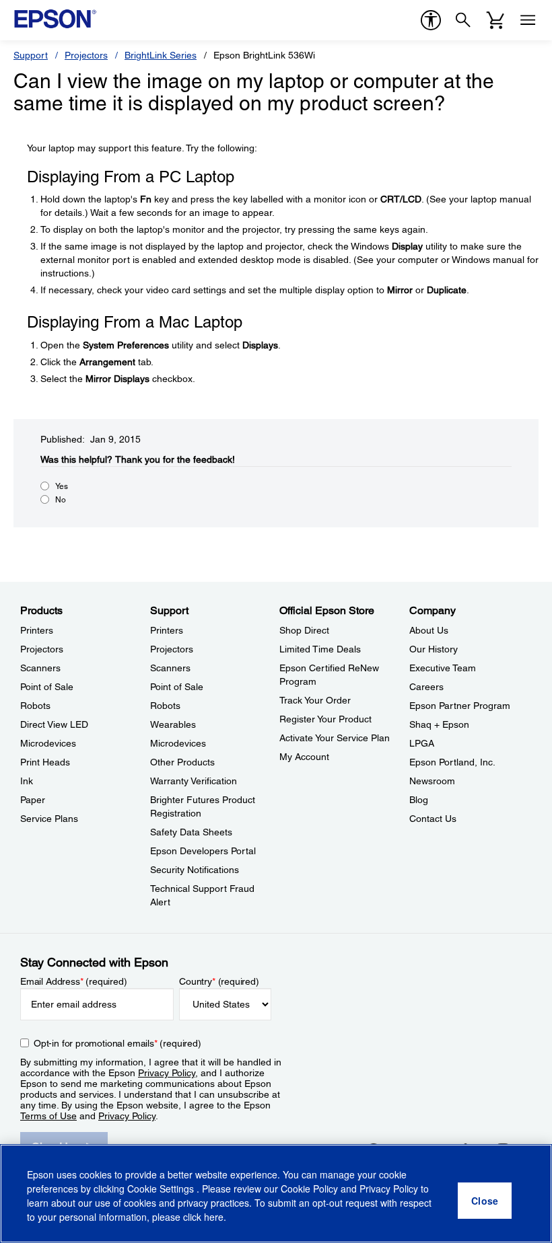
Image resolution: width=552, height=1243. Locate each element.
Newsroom (432, 781)
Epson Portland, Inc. (452, 762)
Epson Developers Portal (203, 850)
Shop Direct (304, 630)
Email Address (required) (73, 981)
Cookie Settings (162, 1188)
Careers (426, 686)
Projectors (86, 55)
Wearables (173, 724)
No (60, 499)
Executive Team (442, 668)
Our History (433, 649)
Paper (32, 799)
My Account (304, 756)
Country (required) (219, 981)
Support (30, 55)
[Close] (485, 1200)
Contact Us (432, 818)
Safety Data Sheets (191, 832)
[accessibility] (431, 20)
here (213, 1216)
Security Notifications (194, 869)
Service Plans (49, 818)
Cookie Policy (309, 1188)
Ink (26, 781)
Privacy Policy (166, 1072)
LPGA (421, 743)
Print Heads (45, 762)
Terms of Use (48, 1115)
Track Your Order (315, 700)
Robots (35, 705)
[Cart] (495, 20)
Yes (61, 486)
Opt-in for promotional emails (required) (117, 1043)
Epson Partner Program (459, 705)
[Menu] (528, 20)
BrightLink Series (161, 55)
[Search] (463, 20)
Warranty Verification (193, 781)
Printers (36, 630)
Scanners (40, 668)
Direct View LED (54, 724)
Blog (418, 799)
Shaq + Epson (439, 724)
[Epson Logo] (55, 19)
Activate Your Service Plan (334, 737)
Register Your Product (325, 719)
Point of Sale (46, 686)
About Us (428, 630)
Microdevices (48, 743)
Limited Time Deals (320, 649)
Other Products (182, 762)
